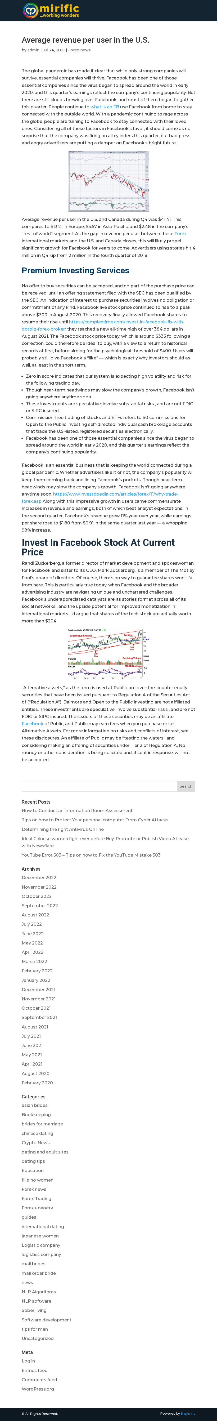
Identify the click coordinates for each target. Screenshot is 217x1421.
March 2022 (34, 961)
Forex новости (37, 1207)
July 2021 (31, 1036)
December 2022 (39, 877)
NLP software (36, 1301)
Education (33, 1170)
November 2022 (39, 887)
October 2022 (37, 896)
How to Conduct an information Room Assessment (77, 810)
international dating (43, 1226)
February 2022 (37, 970)
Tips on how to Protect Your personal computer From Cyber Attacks (95, 819)
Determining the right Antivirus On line (63, 829)
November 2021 (39, 998)
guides (29, 1217)
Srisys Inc (188, 1413)
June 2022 (33, 933)
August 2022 (35, 914)
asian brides (35, 1105)
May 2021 (32, 1054)
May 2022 (32, 943)
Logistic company (41, 1245)
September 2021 (39, 1017)
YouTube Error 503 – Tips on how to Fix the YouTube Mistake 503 (91, 855)
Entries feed (35, 1370)
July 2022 (32, 924)
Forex (180, 233)
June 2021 (32, 1045)
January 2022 (36, 980)
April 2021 (32, 1064)
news (27, 1282)
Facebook (32, 723)
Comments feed (39, 1379)
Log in (28, 1361)
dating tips (33, 1161)
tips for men (35, 1329)
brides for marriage (42, 1123)
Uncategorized (38, 1338)
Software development (46, 1319)
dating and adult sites (45, 1152)
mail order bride (39, 1273)
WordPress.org (38, 1389)
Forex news (79, 50)
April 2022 (32, 952)
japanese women (40, 1236)
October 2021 (36, 1008)
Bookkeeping (36, 1114)
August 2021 (35, 1027)
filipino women (37, 1180)
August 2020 (35, 1073)
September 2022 (40, 905)
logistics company (41, 1254)
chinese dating (37, 1133)
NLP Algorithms (39, 1291)
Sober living (34, 1310)
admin (33, 50)
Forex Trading (36, 1198)
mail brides (34, 1263)
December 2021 (38, 989)
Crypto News (36, 1142)
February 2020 (37, 1082)
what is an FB (105, 106)
